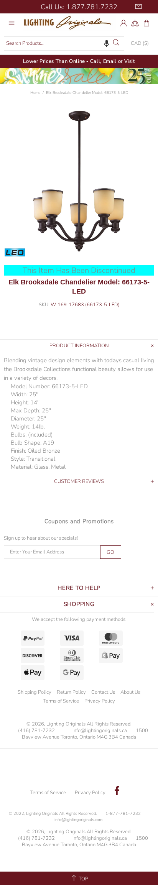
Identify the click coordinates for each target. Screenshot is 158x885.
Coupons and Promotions (79, 521)
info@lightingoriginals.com (78, 820)
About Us (130, 692)
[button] (106, 43)
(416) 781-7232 (36, 730)
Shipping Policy (34, 692)
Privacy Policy (99, 701)
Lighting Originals (69, 23)
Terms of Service (61, 701)
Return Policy (71, 692)
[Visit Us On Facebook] (117, 791)
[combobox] (64, 43)
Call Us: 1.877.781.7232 (79, 6)
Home (35, 92)
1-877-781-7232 (123, 813)
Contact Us (103, 692)
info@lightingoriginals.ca (99, 730)
